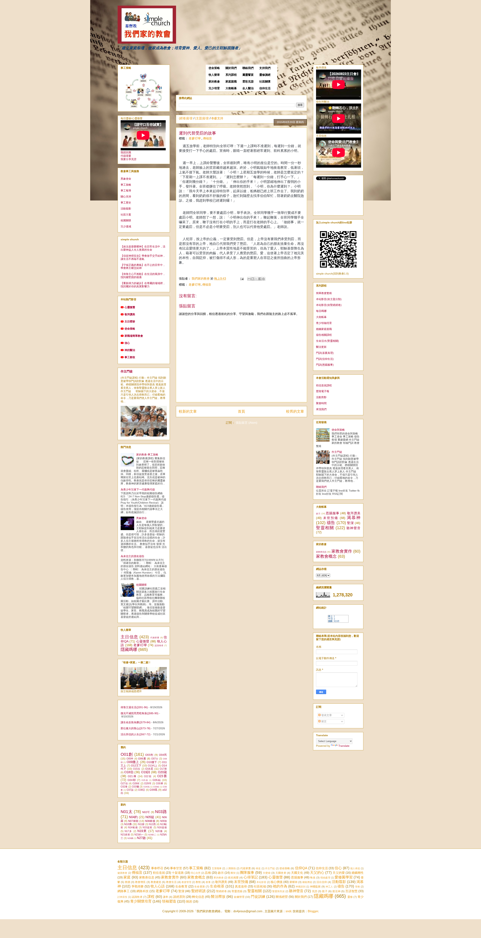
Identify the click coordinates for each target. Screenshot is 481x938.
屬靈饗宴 (248, 74)
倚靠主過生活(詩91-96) (134, 707)
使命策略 (214, 68)
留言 (324, 721)
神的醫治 (130, 350)
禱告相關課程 (324, 334)
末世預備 (330, 518)
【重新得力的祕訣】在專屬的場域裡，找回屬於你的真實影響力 (143, 285)
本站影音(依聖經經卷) (329, 304)
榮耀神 (293, 882)
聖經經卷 (221, 891)
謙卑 (165, 896)
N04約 (133, 817)
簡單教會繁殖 (324, 293)
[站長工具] (338, 621)
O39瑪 (153, 789)
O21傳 (132, 776)
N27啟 (141, 838)
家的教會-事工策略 (147, 454)
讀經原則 (179, 896)
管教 (357, 886)
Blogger (313, 911)
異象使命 (126, 178)
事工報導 (126, 190)
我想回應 (126, 152)
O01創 (127, 754)
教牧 (198, 882)
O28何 (136, 783)
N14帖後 (133, 827)
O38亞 (141, 790)
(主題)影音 (202, 118)
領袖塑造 (169, 901)
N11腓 (141, 824)
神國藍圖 (315, 886)
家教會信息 (321, 552)
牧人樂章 (214, 74)
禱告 (331, 522)
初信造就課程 (324, 385)
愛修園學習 (344, 877)
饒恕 (189, 901)
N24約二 (152, 835)
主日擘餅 (130, 321)
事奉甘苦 (176, 868)
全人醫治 (248, 88)
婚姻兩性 (358, 872)
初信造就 (159, 872)
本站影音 (261, 882)
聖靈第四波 (278, 891)
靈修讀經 (265, 74)
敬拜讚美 (130, 314)
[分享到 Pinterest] (263, 279)
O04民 (163, 754)
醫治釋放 (218, 897)
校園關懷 (126, 220)
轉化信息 (198, 896)
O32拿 (124, 786)
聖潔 (350, 523)
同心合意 (195, 872)
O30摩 (159, 783)
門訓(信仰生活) (325, 358)
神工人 (329, 886)
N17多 (128, 831)
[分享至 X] (256, 279)
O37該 (130, 790)
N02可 (146, 812)
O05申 (130, 758)
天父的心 (317, 872)
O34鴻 (146, 787)
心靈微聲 (130, 307)
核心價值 (277, 882)
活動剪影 (321, 397)
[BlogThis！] (253, 279)
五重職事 (217, 868)
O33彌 (135, 786)
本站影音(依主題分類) (329, 299)
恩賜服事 (332, 513)
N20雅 (159, 831)
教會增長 (140, 882)
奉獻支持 (217, 118)
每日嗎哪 (321, 310)
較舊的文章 (295, 411)
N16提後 (162, 827)
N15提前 (147, 827)
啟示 (318, 513)
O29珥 (147, 783)
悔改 (312, 877)
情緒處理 (325, 877)
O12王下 (136, 765)
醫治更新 (321, 346)
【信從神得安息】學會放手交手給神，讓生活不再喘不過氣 (143, 257)
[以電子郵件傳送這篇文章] (249, 279)
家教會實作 (341, 551)
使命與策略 (338, 429)
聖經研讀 (198, 891)
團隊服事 (247, 872)
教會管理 (186, 882)
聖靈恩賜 (237, 891)
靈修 (350, 896)
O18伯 (128, 772)
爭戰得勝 (138, 886)
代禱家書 (155, 637)
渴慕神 (353, 517)
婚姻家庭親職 (324, 329)
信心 (127, 342)
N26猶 (130, 838)
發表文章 (326, 715)
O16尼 (149, 768)
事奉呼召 (157, 868)
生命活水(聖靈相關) (327, 340)
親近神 (336, 891)
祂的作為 (280, 886)
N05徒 (149, 817)
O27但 (124, 783)
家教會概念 (326, 556)
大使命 (267, 872)
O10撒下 (152, 762)
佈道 (258, 868)
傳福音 (207, 138)
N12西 (152, 824)
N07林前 (133, 820)
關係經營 (282, 896)
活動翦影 (126, 208)
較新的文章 (188, 411)
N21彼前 (125, 834)
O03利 (149, 754)
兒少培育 (214, 88)
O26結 (157, 779)
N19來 (142, 831)
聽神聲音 (353, 528)
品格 (208, 872)
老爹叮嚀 (195, 138)
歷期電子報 (322, 391)
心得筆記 (251, 877)
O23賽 (162, 776)
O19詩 (145, 772)
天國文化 (297, 872)
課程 (150, 897)
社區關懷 (265, 81)
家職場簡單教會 (134, 335)
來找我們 (321, 409)
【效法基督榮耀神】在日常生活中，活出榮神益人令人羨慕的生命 (143, 248)
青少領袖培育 (324, 323)
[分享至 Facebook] (260, 279)
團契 (233, 872)
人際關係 (231, 868)
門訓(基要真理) (325, 352)
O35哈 (156, 787)
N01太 (126, 811)
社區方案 (126, 214)
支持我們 (265, 68)
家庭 (127, 877)
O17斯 (163, 769)
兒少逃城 (126, 226)
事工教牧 (130, 357)
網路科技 (142, 891)
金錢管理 (239, 896)
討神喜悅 (122, 897)
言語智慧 (351, 891)
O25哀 (144, 780)
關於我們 (231, 68)
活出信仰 (321, 882)
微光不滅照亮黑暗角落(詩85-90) (139, 713)
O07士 (154, 758)
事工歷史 (126, 202)
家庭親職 (231, 81)
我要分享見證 (128, 159)
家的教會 (214, 81)
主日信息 (129, 637)
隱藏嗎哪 (129, 649)
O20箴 (162, 772)
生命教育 (181, 886)
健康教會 (122, 872)
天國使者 (280, 872)
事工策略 (126, 184)
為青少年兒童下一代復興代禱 (138, 489)
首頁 (241, 411)
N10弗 (128, 824)
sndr (288, 911)
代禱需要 (126, 155)
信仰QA (301, 868)
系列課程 (231, 74)
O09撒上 (133, 762)
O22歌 (148, 776)
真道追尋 (241, 886)
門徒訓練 (258, 897)
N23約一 (139, 834)
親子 (324, 891)
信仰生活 (265, 88)
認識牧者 (159, 645)
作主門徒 (127, 371)
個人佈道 (355, 868)
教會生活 (171, 882)
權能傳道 (307, 882)
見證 (314, 891)
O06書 (142, 758)
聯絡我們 (248, 68)
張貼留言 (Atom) (246, 422)
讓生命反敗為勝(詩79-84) (136, 722)
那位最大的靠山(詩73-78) (136, 728)
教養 (208, 882)
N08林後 (150, 820)
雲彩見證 (248, 81)
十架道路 (178, 872)
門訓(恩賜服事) (325, 364)
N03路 (161, 811)
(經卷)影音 (186, 118)
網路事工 (123, 891)
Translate (343, 745)
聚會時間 (321, 403)
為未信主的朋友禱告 (132, 556)
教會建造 (156, 882)
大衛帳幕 (231, 88)
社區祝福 (260, 886)
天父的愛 (339, 872)
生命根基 (217, 886)
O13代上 (152, 765)
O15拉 (136, 769)
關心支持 (126, 196)
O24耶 (132, 779)
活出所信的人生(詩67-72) (136, 734)
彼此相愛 (233, 877)
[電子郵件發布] (241, 278)
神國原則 (301, 886)
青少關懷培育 (141, 901)
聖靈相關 (325, 527)
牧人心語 (158, 886)
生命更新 (199, 886)
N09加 (163, 821)
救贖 (127, 882)
